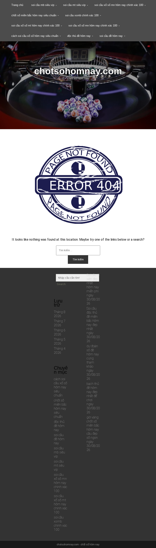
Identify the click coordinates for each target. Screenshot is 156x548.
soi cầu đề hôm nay (111, 35)
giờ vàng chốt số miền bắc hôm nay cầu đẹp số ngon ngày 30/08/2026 (93, 433)
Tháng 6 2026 (59, 332)
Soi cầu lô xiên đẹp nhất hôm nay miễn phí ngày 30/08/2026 (93, 289)
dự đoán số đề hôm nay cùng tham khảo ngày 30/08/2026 (93, 362)
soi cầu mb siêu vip (42, 5)
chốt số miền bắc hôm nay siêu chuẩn (33, 15)
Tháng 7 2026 (59, 323)
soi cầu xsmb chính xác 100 (82, 15)
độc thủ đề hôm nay (79, 35)
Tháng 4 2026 (59, 351)
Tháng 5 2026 (59, 341)
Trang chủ (17, 5)
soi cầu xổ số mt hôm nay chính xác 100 (35, 25)
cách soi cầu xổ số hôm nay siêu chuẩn (34, 35)
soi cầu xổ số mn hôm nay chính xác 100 (118, 5)
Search (61, 284)
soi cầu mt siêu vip (74, 5)
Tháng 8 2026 (59, 314)
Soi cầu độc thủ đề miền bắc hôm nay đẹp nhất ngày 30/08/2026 (93, 325)
